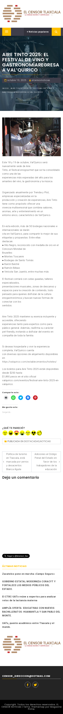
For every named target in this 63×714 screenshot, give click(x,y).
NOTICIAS (45, 441)
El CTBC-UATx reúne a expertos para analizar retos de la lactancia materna (29, 598)
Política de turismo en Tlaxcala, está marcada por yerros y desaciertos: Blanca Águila (17, 462)
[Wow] (33, 433)
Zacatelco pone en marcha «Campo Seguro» (28, 574)
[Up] (39, 433)
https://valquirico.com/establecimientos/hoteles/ (29, 361)
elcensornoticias (41, 80)
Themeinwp (38, 706)
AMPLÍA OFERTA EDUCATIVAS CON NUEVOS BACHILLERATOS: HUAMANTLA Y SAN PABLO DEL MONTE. (31, 612)
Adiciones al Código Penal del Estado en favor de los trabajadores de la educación (46, 462)
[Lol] (10, 433)
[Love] (16, 433)
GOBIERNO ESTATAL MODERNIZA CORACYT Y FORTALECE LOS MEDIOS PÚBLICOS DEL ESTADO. (29, 585)
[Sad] (22, 433)
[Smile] (5, 433)
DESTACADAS (31, 441)
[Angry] (27, 433)
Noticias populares (38, 32)
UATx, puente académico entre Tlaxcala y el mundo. (28, 625)
